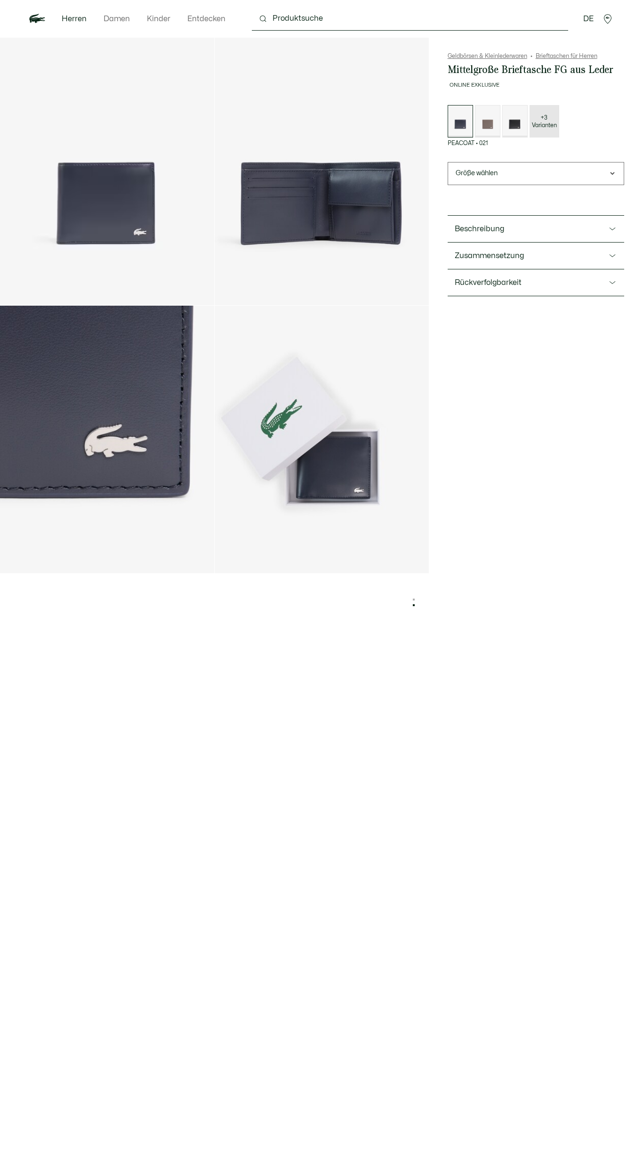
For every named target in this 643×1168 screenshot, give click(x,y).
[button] (607, 19)
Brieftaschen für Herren (566, 56)
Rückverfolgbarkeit (488, 282)
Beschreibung (479, 229)
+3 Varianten (544, 121)
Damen (117, 19)
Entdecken (206, 19)
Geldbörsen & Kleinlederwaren (487, 56)
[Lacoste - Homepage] (37, 18)
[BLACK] (515, 121)
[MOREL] (487, 121)
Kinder (158, 19)
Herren (74, 19)
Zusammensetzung (489, 256)
